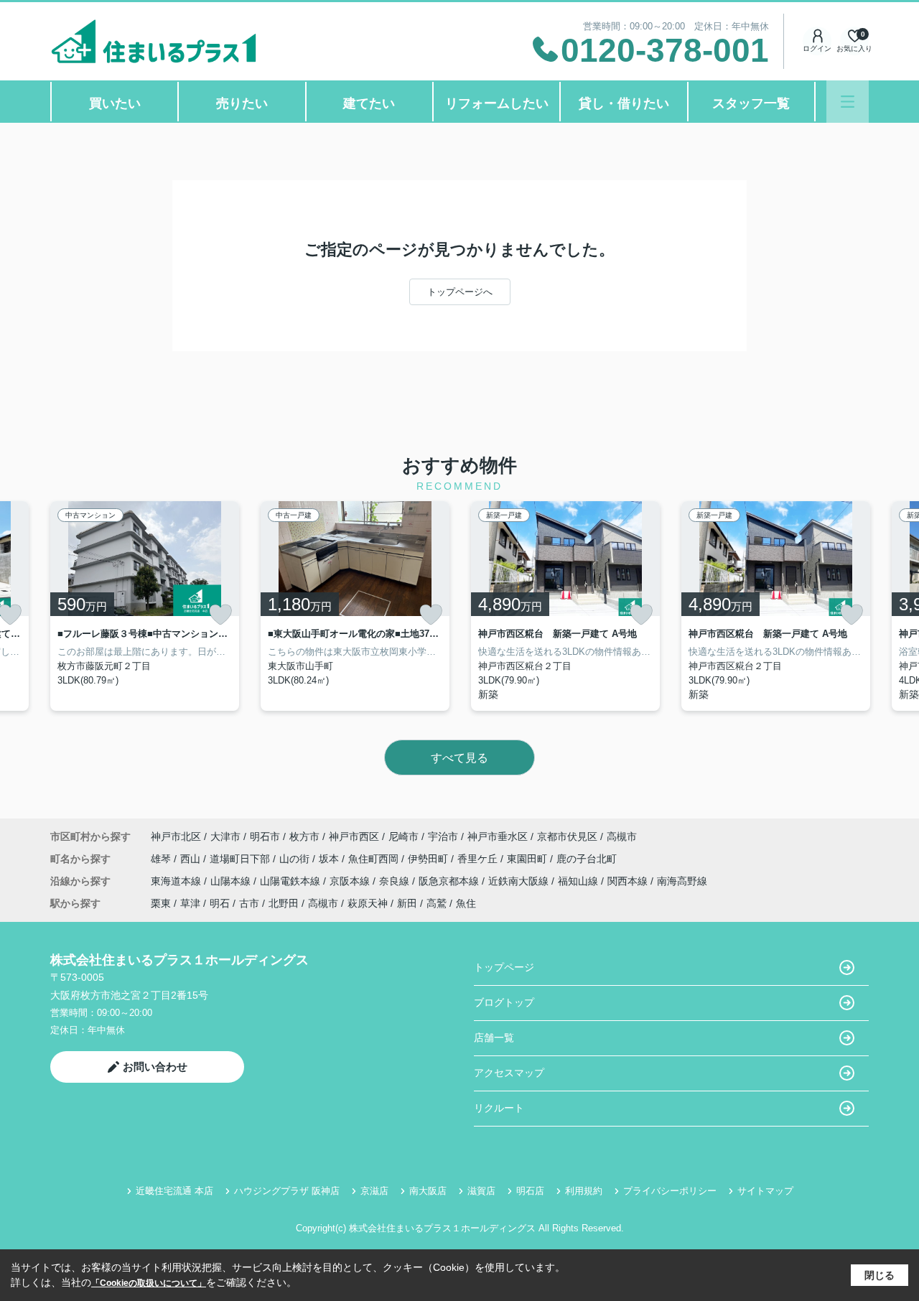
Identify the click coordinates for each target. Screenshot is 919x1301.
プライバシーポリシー (670, 1190)
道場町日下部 (241, 858)
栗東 (161, 903)
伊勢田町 (429, 858)
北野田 (284, 903)
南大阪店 (428, 1190)
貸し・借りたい (624, 103)
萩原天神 (367, 903)
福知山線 (579, 881)
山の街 (295, 858)
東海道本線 (177, 881)
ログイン (817, 48)
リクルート (499, 1108)
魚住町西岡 (374, 858)
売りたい (242, 103)
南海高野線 (682, 881)
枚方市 (304, 836)
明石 (220, 903)
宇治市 (443, 836)
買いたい (115, 103)
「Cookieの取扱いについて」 (148, 1283)
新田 (407, 903)
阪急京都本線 (450, 881)
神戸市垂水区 (497, 836)
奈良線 (395, 881)
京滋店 (374, 1190)
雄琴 (162, 858)
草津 (190, 903)
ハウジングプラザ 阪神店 (287, 1190)
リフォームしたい (497, 103)
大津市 (225, 836)
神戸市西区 (354, 836)
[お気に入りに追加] (220, 614)
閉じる (879, 1275)
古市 (249, 903)
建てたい (369, 103)
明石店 (530, 1190)
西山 (191, 858)
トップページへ (460, 291)
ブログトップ (504, 1002)
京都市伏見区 (567, 836)
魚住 (466, 903)
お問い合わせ (155, 1066)
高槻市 (622, 836)
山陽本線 (231, 881)
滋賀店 (481, 1190)
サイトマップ (765, 1190)
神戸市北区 (176, 836)
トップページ (504, 967)
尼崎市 (403, 836)
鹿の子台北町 (586, 858)
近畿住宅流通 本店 (174, 1190)
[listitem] (144, 606)
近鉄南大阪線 (519, 881)
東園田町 (528, 858)
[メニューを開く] (848, 102)
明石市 (265, 836)
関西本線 (628, 881)
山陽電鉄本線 (291, 881)
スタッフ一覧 (751, 103)
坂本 (330, 858)
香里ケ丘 (478, 858)
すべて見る (459, 758)
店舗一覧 (494, 1037)
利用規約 (583, 1190)
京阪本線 (351, 881)
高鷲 (436, 903)
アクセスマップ (509, 1072)
